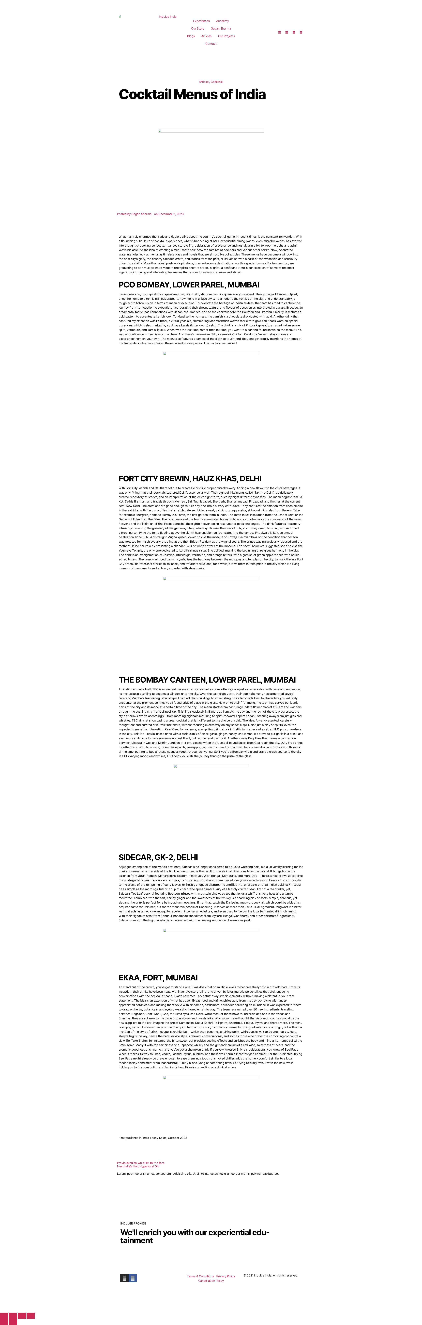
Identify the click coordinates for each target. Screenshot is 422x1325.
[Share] (22, 1316)
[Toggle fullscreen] (13, 1316)
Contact (210, 43)
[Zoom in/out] (4, 1316)
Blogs (191, 36)
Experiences (201, 21)
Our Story (197, 28)
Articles (206, 36)
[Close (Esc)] (31, 1316)
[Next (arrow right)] (13, 1322)
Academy (222, 21)
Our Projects (226, 36)
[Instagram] (124, 1278)
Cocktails (217, 82)
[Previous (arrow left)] (4, 1322)
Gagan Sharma (221, 28)
